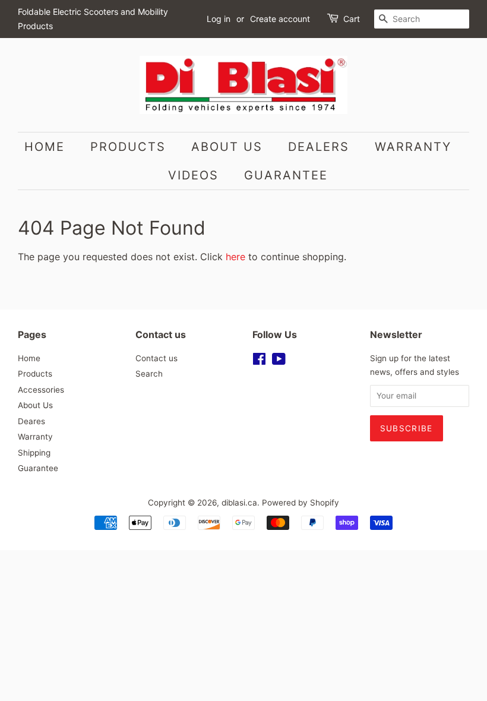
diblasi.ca (239, 502)
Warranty (413, 147)
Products (128, 147)
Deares (31, 421)
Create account (280, 19)
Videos (193, 175)
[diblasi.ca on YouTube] (279, 361)
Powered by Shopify (300, 502)
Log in (218, 19)
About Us (227, 147)
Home (44, 147)
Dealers (318, 147)
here (235, 257)
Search (149, 373)
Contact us (156, 358)
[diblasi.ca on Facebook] (259, 361)
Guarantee (286, 175)
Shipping (34, 452)
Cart (351, 19)
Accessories (41, 389)
